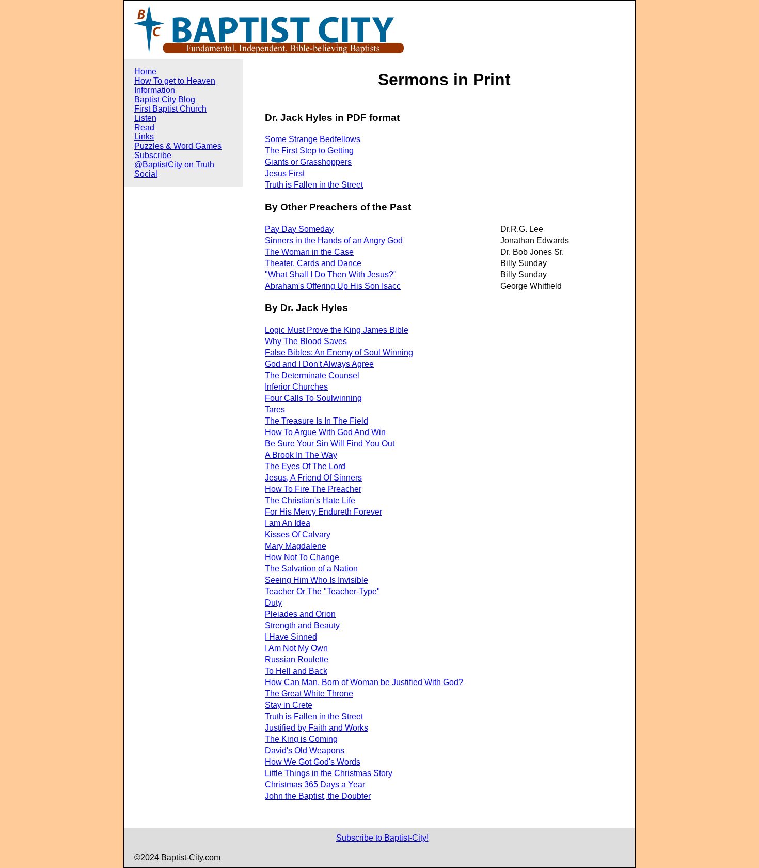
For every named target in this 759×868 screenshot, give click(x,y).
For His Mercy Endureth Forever (323, 511)
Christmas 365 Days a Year (315, 784)
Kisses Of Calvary (297, 534)
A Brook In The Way (301, 455)
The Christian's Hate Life (310, 500)
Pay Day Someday (299, 229)
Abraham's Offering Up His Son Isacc (333, 286)
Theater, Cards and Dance (313, 263)
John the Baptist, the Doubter (318, 796)
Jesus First (285, 173)
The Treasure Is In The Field (316, 420)
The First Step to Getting (309, 150)
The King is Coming (301, 739)
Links (144, 136)
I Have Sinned (291, 636)
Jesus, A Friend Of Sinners (313, 477)
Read (144, 127)
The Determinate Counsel (312, 375)
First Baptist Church (170, 108)
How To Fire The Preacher (313, 489)
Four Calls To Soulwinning (313, 398)
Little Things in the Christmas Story (328, 773)
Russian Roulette (296, 659)
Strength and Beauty (302, 625)
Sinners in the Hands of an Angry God (334, 240)
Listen (145, 118)
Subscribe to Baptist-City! (382, 837)
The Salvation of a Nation (311, 568)
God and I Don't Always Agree (319, 364)
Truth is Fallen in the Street (314, 184)
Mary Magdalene (295, 545)
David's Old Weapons (304, 750)
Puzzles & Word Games (178, 146)
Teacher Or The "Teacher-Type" (322, 591)
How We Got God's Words (312, 761)
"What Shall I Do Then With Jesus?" (331, 274)
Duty (273, 602)
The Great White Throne (309, 693)
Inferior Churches (296, 386)
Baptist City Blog (164, 99)
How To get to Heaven (174, 80)
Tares (275, 409)
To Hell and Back (296, 671)
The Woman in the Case (309, 251)
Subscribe (152, 155)
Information (154, 90)
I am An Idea (287, 523)
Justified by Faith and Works (316, 727)
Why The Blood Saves (306, 341)
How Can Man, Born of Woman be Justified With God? (364, 682)
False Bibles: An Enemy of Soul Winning (339, 352)
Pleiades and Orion (300, 614)
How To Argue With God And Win (325, 432)
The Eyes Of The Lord (305, 466)
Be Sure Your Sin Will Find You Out (329, 443)
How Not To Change (302, 557)
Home (145, 71)
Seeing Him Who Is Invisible (316, 580)
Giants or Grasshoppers (308, 162)
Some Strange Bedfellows (312, 139)
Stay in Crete (288, 705)
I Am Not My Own (296, 648)
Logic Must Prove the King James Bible (336, 330)
